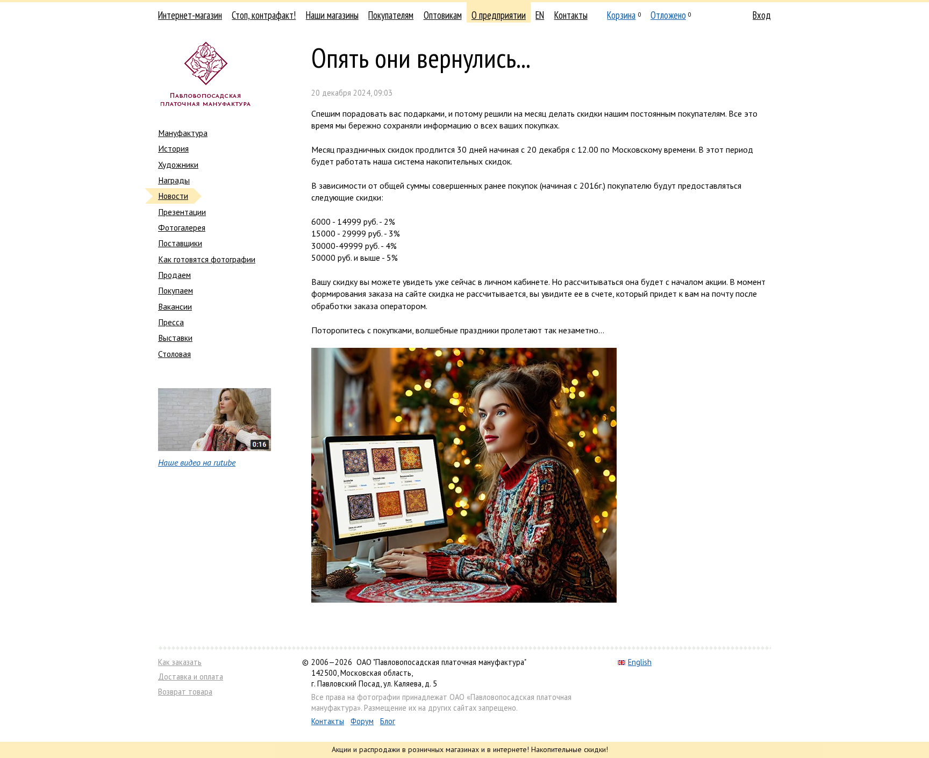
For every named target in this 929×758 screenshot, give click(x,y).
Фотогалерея (181, 227)
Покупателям (390, 15)
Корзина (621, 15)
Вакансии (175, 306)
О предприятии (498, 15)
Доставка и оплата (190, 676)
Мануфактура (183, 132)
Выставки (175, 337)
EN (539, 15)
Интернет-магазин (190, 15)
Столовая (174, 353)
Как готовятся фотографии (206, 259)
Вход (762, 15)
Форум (362, 721)
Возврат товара (185, 692)
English (640, 662)
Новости (173, 195)
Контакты (571, 15)
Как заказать (180, 662)
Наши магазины (332, 15)
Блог (387, 721)
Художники (178, 164)
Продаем (174, 274)
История (173, 148)
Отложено (668, 15)
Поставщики (180, 243)
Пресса (171, 322)
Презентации (182, 211)
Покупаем (175, 290)
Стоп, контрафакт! (264, 15)
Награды (174, 180)
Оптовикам (443, 15)
